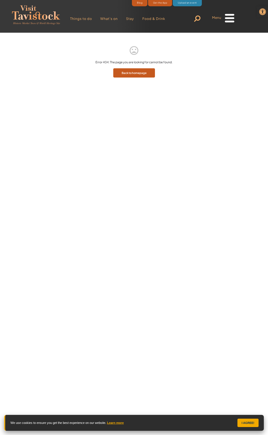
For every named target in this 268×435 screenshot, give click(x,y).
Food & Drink (153, 18)
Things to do (81, 18)
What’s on (109, 18)
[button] (262, 11)
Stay (130, 18)
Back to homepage (134, 73)
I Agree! (248, 423)
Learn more (115, 423)
